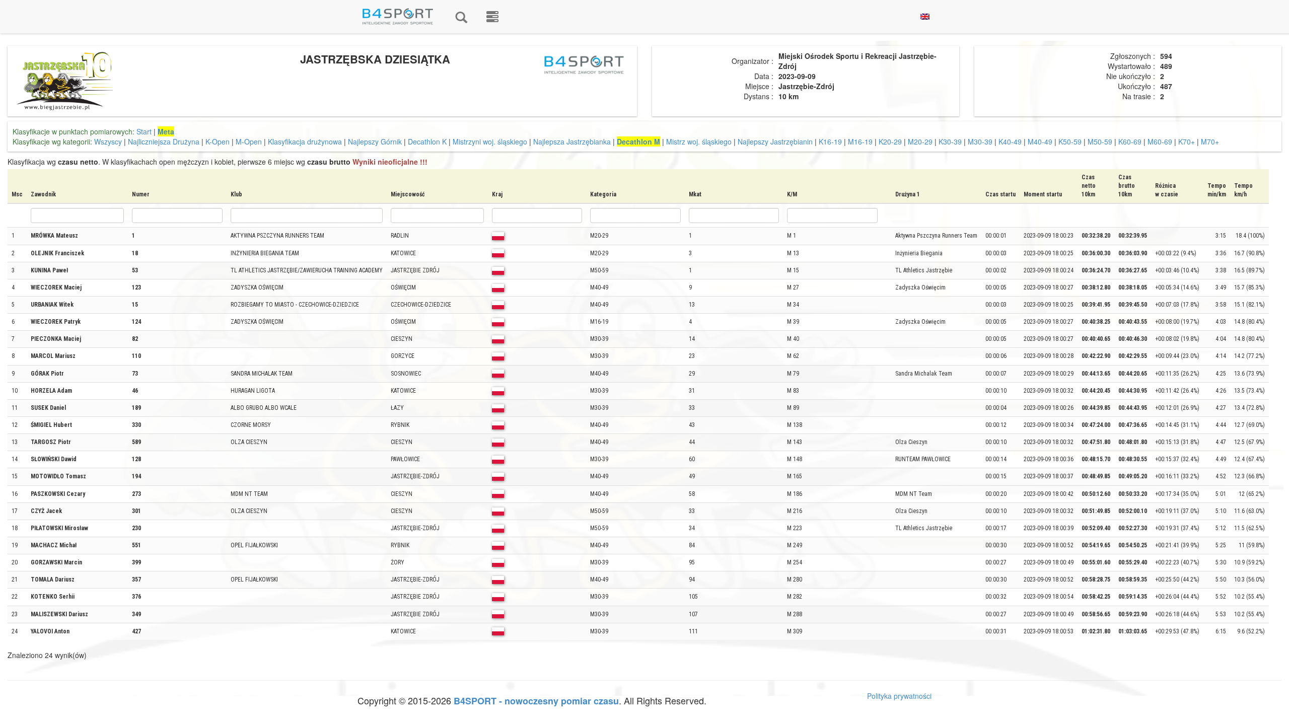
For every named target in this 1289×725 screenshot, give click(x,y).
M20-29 (920, 141)
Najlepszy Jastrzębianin (775, 141)
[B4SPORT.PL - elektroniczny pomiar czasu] (492, 16)
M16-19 (860, 141)
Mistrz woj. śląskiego (699, 141)
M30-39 (980, 141)
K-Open (217, 141)
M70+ (1210, 141)
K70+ (1186, 141)
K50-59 (1070, 141)
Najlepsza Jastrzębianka (572, 141)
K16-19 (830, 141)
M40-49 (1040, 141)
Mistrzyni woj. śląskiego (490, 141)
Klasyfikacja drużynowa (305, 141)
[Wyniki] (461, 16)
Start (144, 131)
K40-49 (1010, 141)
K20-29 (890, 141)
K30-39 (950, 141)
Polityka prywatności (899, 696)
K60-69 (1129, 141)
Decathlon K (427, 141)
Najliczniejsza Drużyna (163, 141)
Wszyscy (108, 141)
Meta (166, 131)
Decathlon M (638, 141)
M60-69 (1160, 141)
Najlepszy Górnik (375, 141)
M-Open (249, 141)
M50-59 (1100, 141)
